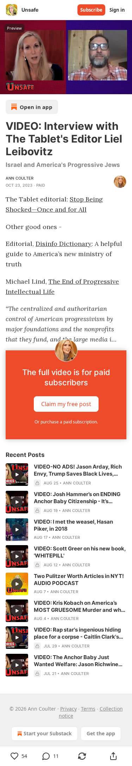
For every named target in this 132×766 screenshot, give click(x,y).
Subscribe (91, 10)
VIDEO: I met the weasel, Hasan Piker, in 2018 (73, 525)
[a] (17, 474)
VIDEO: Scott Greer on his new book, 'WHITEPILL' (80, 552)
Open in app (36, 106)
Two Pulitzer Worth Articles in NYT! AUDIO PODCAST (79, 579)
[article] (66, 475)
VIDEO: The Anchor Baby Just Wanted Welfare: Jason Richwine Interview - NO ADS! (76, 661)
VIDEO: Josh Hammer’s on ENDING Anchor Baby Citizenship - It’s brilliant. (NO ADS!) (77, 498)
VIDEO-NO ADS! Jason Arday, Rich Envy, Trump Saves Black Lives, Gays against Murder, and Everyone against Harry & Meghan (79, 470)
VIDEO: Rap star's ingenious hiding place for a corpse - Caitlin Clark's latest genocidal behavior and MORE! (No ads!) (77, 633)
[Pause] (7, 86)
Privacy (68, 708)
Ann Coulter (19, 178)
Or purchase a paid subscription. (66, 422)
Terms (88, 708)
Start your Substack (48, 733)
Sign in (117, 10)
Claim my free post (66, 404)
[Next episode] (23, 86)
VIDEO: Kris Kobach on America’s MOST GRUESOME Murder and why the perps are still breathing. (79, 606)
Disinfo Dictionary (64, 244)
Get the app (101, 733)
